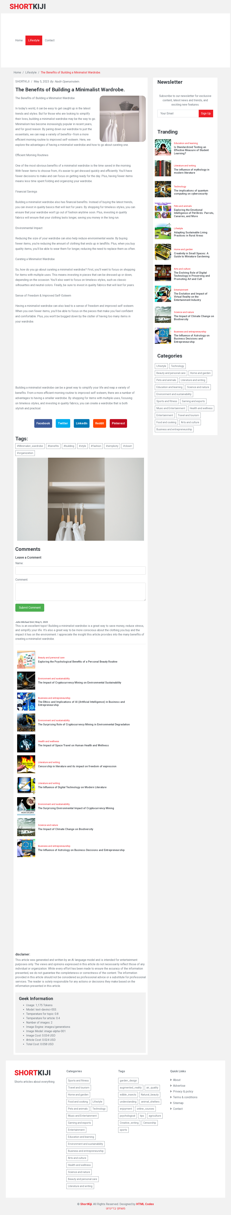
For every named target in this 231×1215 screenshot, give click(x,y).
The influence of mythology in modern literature (191, 171)
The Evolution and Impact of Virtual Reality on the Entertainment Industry (190, 297)
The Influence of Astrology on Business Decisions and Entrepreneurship (81, 850)
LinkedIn (81, 423)
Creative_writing (129, 1122)
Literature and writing (49, 762)
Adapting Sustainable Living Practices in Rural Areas (190, 234)
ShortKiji (86, 1204)
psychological (127, 1115)
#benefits (53, 446)
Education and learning (186, 143)
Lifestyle (34, 40)
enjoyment (126, 1108)
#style (82, 446)
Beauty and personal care (51, 657)
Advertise (179, 1085)
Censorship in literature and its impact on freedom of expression (77, 766)
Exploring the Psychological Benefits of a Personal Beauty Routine (77, 661)
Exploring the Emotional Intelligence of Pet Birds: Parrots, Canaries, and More (194, 213)
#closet (127, 446)
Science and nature (48, 825)
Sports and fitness (166, 401)
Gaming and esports (193, 401)
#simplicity (112, 446)
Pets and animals (183, 206)
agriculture (155, 1115)
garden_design (128, 1080)
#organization (25, 453)
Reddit (99, 423)
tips (142, 1115)
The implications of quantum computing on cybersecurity (191, 192)
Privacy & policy (183, 1091)
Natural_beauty (150, 1094)
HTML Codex (145, 1204)
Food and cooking (166, 422)
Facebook (43, 423)
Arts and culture (182, 268)
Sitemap (178, 1103)
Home (19, 40)
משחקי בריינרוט (115, 1208)
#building (69, 446)
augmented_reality (131, 1087)
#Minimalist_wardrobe (30, 446)
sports (123, 1129)
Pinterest (118, 423)
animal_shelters (150, 1101)
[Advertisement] (140, 40)
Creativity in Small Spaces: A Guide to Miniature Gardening (192, 255)
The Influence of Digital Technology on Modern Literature (72, 787)
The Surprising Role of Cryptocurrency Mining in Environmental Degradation (84, 724)
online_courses (145, 1108)
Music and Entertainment (170, 408)
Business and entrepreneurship (54, 698)
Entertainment (181, 289)
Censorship (149, 1122)
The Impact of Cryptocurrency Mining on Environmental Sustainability (79, 682)
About (176, 1080)
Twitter (63, 423)
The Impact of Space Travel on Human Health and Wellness (73, 745)
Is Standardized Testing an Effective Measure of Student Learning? (191, 150)
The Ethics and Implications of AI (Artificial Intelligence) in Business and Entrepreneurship (81, 703)
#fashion (96, 446)
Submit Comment (30, 607)
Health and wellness (48, 741)
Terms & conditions (185, 1097)
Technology (180, 186)
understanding (128, 1101)
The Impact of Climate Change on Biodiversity (65, 829)
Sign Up (206, 113)
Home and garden (183, 249)
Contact (50, 40)
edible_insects (128, 1094)
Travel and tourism (188, 415)
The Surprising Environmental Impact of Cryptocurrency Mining (76, 808)
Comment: (21, 579)
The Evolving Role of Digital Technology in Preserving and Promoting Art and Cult (192, 276)
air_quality (152, 1087)
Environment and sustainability (54, 678)
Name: (19, 563)
